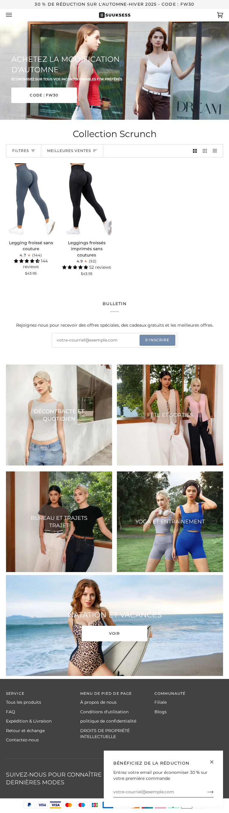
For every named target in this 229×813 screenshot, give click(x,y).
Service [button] (15, 693)
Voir (114, 633)
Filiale (160, 702)
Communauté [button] (169, 693)
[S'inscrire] (205, 792)
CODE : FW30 (44, 95)
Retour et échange (25, 730)
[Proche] (214, 759)
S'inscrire (157, 340)
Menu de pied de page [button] (106, 693)
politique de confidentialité (108, 721)
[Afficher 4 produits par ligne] (216, 151)
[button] (27, 261)
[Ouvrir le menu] (15, 15)
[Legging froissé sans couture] (31, 199)
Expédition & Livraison (29, 721)
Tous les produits (23, 702)
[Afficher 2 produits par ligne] (195, 151)
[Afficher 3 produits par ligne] (205, 151)
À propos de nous (98, 702)
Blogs (160, 711)
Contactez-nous (22, 739)
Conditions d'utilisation (104, 711)
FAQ (10, 711)
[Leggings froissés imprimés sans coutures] (87, 199)
